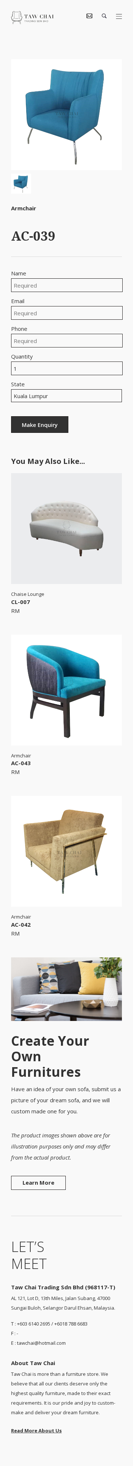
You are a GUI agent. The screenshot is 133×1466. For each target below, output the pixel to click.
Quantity (22, 356)
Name (18, 273)
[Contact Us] (89, 16)
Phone (19, 328)
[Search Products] (104, 16)
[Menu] (119, 16)
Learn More (38, 1182)
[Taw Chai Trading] (32, 22)
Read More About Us (36, 1430)
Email (17, 301)
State (18, 384)
